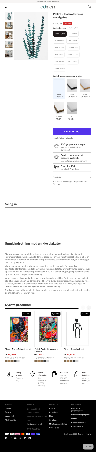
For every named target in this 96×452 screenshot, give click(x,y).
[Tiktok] (11, 438)
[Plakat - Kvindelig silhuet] (77, 361)
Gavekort (52, 420)
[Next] (88, 307)
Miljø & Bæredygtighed (58, 424)
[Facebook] (6, 438)
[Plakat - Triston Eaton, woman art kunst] (48, 361)
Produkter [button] (8, 404)
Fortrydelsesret (77, 426)
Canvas (8, 412)
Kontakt (74, 419)
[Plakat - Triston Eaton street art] (18, 361)
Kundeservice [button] (76, 404)
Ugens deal (9, 416)
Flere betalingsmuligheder (63, 138)
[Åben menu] (8, 6)
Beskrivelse (57, 177)
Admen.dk (69, 434)
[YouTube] (29, 438)
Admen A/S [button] (31, 404)
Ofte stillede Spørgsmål (80, 415)
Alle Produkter (10, 420)
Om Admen (53, 412)
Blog (51, 416)
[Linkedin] (25, 438)
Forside (52, 408)
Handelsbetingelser (78, 423)
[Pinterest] (15, 438)
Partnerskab (54, 428)
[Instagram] (20, 438)
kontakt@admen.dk (34, 424)
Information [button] (53, 404)
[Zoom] (31, 36)
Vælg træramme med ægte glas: (67, 76)
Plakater (8, 408)
